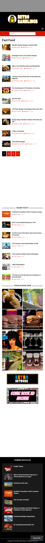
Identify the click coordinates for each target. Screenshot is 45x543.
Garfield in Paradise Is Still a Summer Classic (27, 212)
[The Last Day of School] (8, 502)
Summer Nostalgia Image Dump (24, 516)
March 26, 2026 (17, 58)
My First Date (16, 98)
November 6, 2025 (18, 68)
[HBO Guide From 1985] (12, 340)
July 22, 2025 (17, 101)
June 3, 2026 (17, 279)
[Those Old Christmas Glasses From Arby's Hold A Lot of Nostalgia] (33, 340)
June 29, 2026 (17, 214)
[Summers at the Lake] (8, 485)
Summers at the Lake (21, 483)
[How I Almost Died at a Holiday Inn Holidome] (12, 360)
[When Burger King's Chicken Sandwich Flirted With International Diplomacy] (12, 319)
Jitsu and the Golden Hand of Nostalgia (25, 254)
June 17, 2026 (17, 246)
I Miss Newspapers (18, 264)
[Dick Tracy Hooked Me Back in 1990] (6, 225)
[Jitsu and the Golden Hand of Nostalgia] (6, 256)
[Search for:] (22, 33)
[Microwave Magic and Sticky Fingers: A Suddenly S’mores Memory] (8, 510)
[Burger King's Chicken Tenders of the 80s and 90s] (12, 299)
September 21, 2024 (19, 144)
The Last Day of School (21, 500)
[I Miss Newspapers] (6, 267)
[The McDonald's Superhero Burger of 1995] (33, 319)
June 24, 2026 (17, 237)
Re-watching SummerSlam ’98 (24, 525)
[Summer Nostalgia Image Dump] (8, 518)
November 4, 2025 (18, 81)
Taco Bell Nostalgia (18, 141)
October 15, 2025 (18, 90)
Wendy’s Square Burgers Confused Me (24, 45)
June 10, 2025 (17, 111)
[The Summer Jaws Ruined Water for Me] (6, 246)
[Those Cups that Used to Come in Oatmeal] (33, 299)
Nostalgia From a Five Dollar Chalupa (24, 55)
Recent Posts (22, 208)
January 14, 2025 (18, 124)
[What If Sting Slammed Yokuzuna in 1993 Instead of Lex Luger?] (8, 477)
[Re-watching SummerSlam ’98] (8, 527)
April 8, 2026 (17, 47)
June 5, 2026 (17, 267)
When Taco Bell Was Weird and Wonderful (26, 66)
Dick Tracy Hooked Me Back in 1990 (24, 222)
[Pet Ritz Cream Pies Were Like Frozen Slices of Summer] (6, 235)
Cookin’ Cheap (18, 466)
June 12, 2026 (17, 256)
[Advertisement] (23, 5)
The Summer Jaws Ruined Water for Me (25, 243)
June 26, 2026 (17, 225)
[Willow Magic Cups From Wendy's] (33, 360)
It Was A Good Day (18, 131)
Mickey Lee (26, 47)
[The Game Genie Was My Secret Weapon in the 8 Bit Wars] (6, 277)
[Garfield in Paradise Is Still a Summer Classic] (6, 214)
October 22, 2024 (18, 133)
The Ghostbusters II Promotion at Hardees (26, 88)
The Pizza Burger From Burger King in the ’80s (27, 109)
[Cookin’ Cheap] (8, 468)
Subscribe (36, 538)
